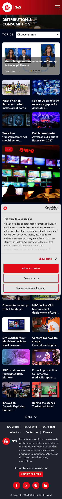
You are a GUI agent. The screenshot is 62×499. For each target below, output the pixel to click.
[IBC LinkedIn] (45, 485)
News (8, 149)
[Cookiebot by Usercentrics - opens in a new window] (45, 208)
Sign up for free (31, 474)
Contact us (32, 432)
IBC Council (30, 426)
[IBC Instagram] (35, 485)
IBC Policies (48, 426)
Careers (47, 432)
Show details (45, 258)
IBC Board (13, 426)
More (28, 417)
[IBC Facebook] (16, 485)
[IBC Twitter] (26, 485)
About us (15, 432)
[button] (57, 7)
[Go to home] (11, 7)
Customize (29, 278)
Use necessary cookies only (31, 288)
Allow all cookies (31, 268)
